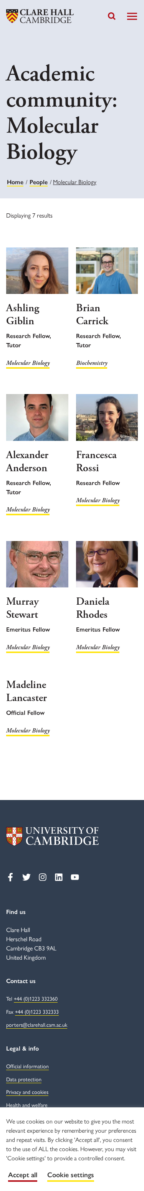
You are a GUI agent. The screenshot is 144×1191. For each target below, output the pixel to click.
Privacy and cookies (27, 1091)
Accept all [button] (22, 1175)
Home (15, 182)
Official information (27, 1066)
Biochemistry (91, 363)
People (39, 182)
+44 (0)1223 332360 (36, 998)
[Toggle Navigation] (132, 16)
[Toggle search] (112, 16)
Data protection (23, 1079)
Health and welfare (27, 1105)
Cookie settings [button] (70, 1175)
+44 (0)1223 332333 (37, 1011)
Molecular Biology (28, 363)
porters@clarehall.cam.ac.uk (36, 1024)
